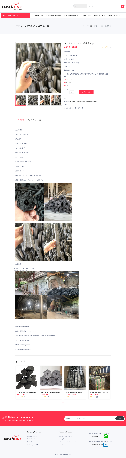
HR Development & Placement (35, 445)
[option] (20, 100)
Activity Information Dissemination (68, 442)
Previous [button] (13, 100)
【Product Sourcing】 (114, 15)
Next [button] (64, 100)
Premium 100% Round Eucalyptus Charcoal (30, 392)
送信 (119, 418)
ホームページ (84, 26)
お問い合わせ (86, 92)
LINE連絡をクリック (97, 436)
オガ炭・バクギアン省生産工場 (79, 43)
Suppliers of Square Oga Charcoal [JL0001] (103, 392)
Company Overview (40, 15)
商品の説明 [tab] (20, 120)
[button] (62, 402)
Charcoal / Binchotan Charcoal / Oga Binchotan (84, 101)
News (103, 15)
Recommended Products (71, 15)
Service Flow (30, 442)
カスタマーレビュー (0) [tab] (33, 120)
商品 (91, 26)
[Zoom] (58, 46)
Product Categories (54, 15)
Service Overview (31, 439)
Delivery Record (86, 15)
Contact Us (96, 15)
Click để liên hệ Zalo (97, 445)
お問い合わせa (24, 379)
